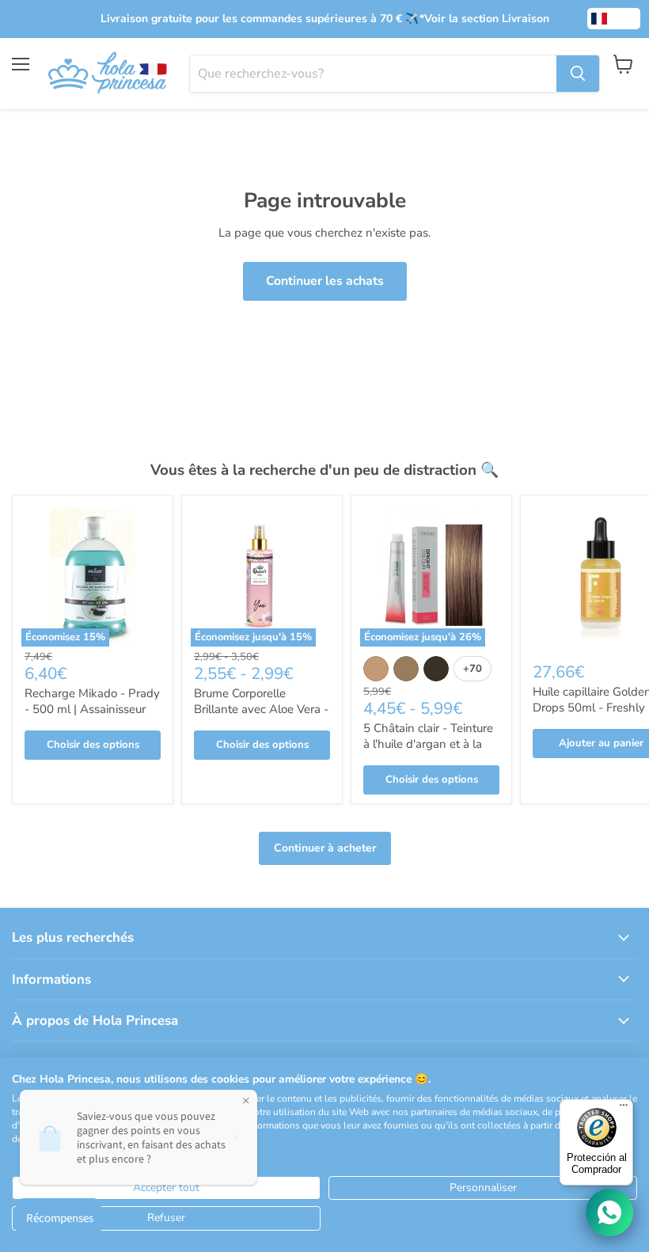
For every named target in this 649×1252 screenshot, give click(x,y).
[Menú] (623, 1108)
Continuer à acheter (325, 848)
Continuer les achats (325, 281)
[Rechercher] (577, 73)
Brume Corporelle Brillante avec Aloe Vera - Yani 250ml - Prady (261, 708)
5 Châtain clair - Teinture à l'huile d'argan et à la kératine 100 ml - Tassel (428, 743)
